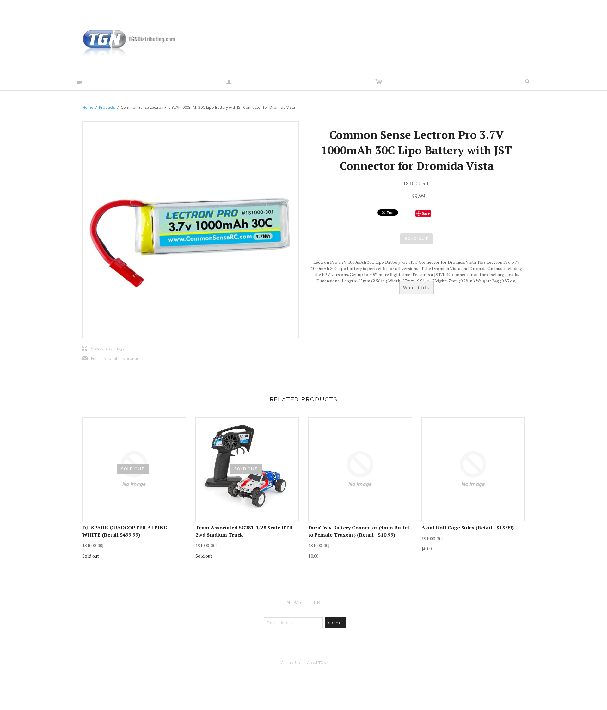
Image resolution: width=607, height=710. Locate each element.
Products (107, 107)
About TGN (316, 662)
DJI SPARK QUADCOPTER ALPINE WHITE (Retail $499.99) (124, 531)
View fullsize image (103, 348)
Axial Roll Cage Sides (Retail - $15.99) (467, 527)
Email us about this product (111, 358)
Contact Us (290, 662)
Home (87, 107)
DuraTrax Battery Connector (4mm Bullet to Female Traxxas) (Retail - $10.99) (358, 531)
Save (426, 213)
